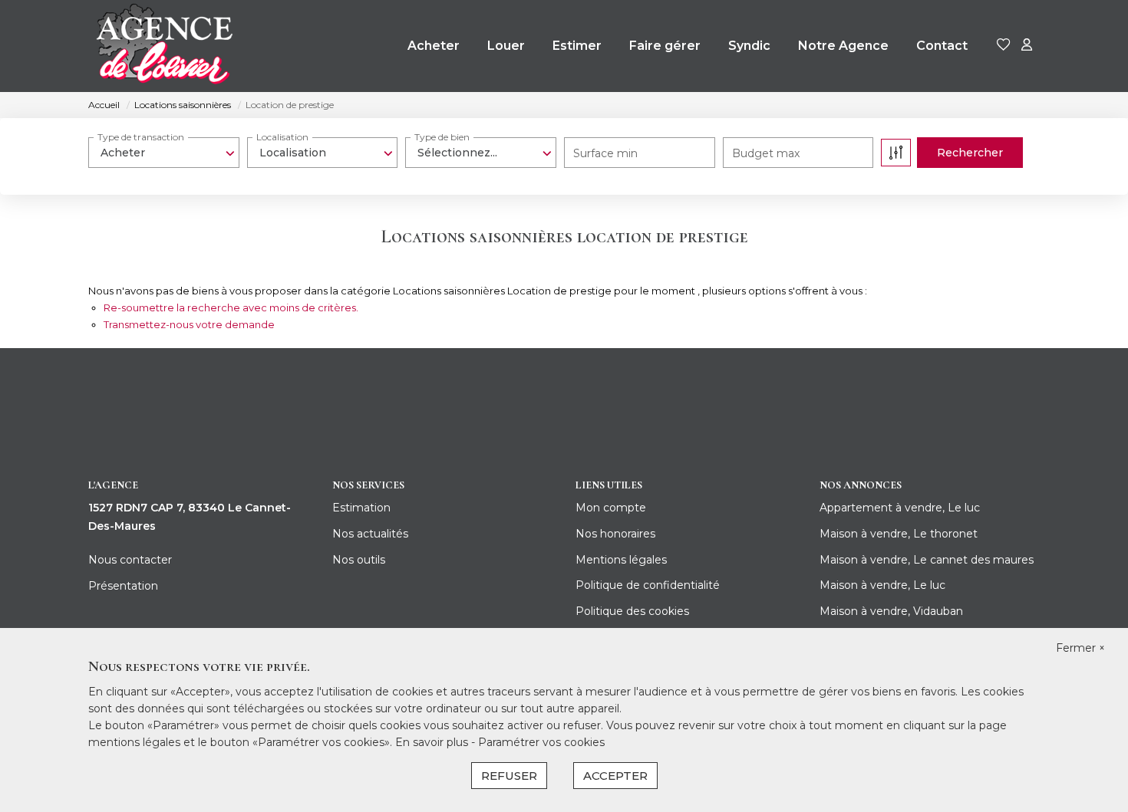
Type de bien (442, 137)
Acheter (433, 45)
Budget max (766, 153)
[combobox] (164, 152)
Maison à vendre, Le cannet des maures (927, 560)
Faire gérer (665, 45)
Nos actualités (370, 534)
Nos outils (358, 560)
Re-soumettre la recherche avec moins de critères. (231, 307)
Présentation (123, 586)
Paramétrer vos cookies (541, 742)
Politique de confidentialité (648, 585)
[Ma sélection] (1004, 45)
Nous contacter (130, 560)
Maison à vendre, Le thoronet (899, 534)
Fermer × (1080, 648)
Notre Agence (843, 45)
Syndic (749, 45)
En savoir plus (433, 742)
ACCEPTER (615, 775)
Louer (506, 45)
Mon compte (611, 507)
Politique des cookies (632, 611)
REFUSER (509, 775)
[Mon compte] (1026, 45)
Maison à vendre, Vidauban (891, 611)
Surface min (605, 153)
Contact (942, 45)
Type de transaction (140, 137)
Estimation (361, 507)
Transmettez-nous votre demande (189, 324)
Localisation (282, 137)
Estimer (577, 45)
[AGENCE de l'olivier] (163, 46)
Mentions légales (621, 560)
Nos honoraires (615, 534)
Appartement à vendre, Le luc (900, 507)
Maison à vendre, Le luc (882, 585)
